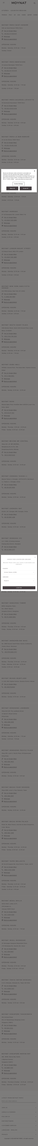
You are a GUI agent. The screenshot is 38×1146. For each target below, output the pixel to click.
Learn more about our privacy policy (23, 179)
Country (5, 568)
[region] (19, 180)
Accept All (25, 188)
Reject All (12, 188)
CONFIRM (19, 587)
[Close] (35, 557)
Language (5, 576)
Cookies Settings (18, 183)
